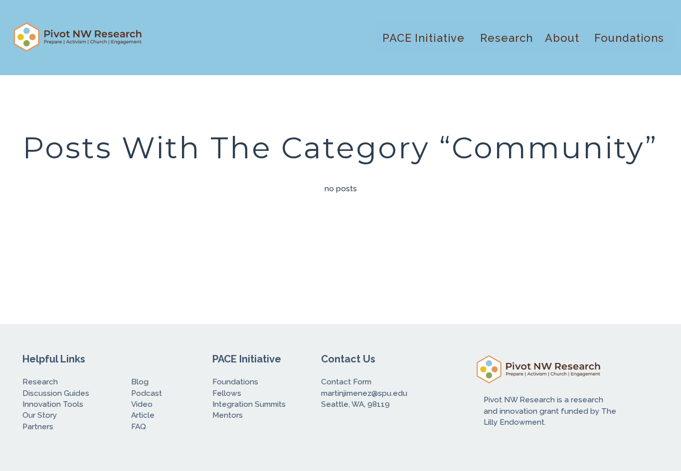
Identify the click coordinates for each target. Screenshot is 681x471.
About (563, 37)
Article (143, 415)
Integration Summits (250, 404)
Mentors (227, 415)
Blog (140, 381)
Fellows (227, 393)
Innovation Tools (52, 404)
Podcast (146, 393)
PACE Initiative (425, 37)
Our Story (40, 415)
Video (142, 404)
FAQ (138, 426)
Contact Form (347, 381)
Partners (37, 426)
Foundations (631, 37)
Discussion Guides (55, 393)
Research (506, 37)
